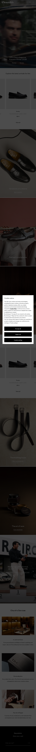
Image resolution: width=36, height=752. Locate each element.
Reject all (18, 334)
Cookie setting (18, 340)
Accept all (18, 329)
